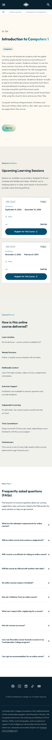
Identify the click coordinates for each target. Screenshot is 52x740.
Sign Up (9, 128)
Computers (8, 49)
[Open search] (48, 5)
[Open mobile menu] (4, 5)
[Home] (3, 12)
